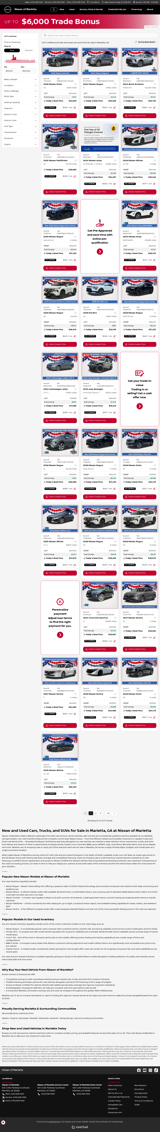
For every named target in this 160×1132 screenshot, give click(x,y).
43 (108, 813)
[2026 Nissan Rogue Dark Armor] (60, 214)
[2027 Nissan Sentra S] (60, 671)
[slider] (4, 62)
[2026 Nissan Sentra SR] (100, 671)
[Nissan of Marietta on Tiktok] (155, 1070)
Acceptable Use (115, 1105)
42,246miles (150, 88)
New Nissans (140, 1085)
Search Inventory (53, 9)
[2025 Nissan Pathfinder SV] (60, 137)
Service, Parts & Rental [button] (91, 9)
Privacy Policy (140, 1097)
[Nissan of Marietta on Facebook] (138, 1070)
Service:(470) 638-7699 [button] (16, 1097)
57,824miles (71, 393)
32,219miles (71, 469)
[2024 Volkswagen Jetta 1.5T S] (60, 366)
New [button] (62, 9)
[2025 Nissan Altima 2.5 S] (60, 519)
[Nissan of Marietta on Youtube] (143, 1070)
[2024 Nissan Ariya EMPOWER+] (139, 214)
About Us (112, 1089)
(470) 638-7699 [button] (48, 1094)
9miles (73, 316)
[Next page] (114, 813)
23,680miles (150, 240)
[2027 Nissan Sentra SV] (139, 595)
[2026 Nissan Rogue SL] (60, 442)
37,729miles (71, 164)
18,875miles (71, 545)
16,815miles (111, 316)
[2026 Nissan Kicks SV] (60, 61)
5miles (153, 164)
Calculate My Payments (119, 1097)
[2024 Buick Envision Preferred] (139, 61)
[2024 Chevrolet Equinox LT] (100, 595)
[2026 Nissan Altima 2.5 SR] (139, 137)
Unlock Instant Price (57, 116)
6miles (73, 240)
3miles (113, 469)
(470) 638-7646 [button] (83, 1094)
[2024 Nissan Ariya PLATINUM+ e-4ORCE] (100, 137)
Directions (139, 1089)
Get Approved (140, 1093)
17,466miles (71, 774)
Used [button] (71, 9)
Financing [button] (136, 9)
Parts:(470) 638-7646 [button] (15, 1101)
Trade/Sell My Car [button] (117, 9)
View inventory (115, 1085)
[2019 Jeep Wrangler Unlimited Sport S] (100, 366)
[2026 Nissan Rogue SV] (60, 290)
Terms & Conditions (143, 1101)
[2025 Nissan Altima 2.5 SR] (60, 747)
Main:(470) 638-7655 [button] (15, 1094)
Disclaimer (113, 1108)
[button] (93, 2)
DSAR (137, 1105)
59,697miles (111, 621)
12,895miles (111, 164)
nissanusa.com (115, 1112)
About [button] (150, 9)
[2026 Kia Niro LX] (100, 290)
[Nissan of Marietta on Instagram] (149, 1070)
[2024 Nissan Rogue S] (100, 61)
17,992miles (111, 88)
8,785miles (72, 88)
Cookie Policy (114, 1101)
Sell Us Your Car (115, 1093)
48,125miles (111, 393)
